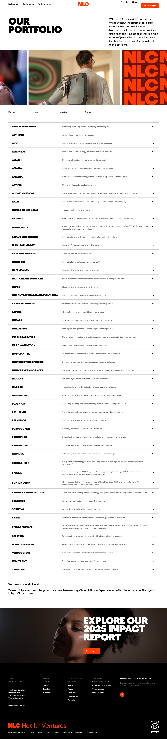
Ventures (72, 693)
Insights (46, 689)
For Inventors (14, 4)
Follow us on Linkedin (17, 705)
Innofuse (57, 590)
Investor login (150, 6)
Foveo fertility (70, 590)
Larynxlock (45, 590)
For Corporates (44, 4)
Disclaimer (78, 732)
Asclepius (128, 590)
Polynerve (24, 590)
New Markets (98, 693)
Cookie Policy (67, 732)
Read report (91, 651)
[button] (19, 112)
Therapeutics (98, 689)
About (134, 2)
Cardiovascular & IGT (101, 682)
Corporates (73, 696)
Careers (47, 693)
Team (45, 685)
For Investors (28, 4)
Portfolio (124, 2)
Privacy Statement (53, 732)
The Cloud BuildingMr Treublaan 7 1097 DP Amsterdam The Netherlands (17, 694)
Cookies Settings (91, 732)
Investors (72, 685)
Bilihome (93, 590)
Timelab (13, 590)
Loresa (34, 590)
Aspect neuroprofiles (110, 590)
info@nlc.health (15, 682)
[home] (83, 4)
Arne (138, 590)
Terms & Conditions (37, 732)
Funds (70, 689)
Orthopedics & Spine (101, 685)
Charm (83, 590)
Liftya (30, 593)
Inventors (72, 682)
